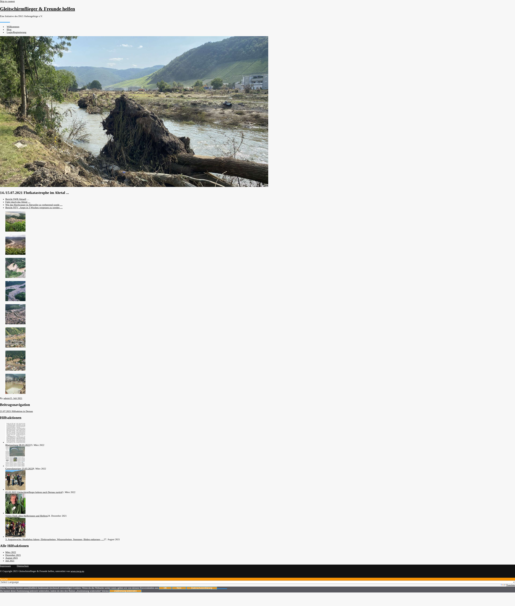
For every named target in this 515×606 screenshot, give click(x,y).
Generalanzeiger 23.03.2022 (19, 468)
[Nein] (222, 588)
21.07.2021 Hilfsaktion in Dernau (16, 411)
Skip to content (7, 1)
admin (6, 398)
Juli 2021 (9, 560)
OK (165, 588)
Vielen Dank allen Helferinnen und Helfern (26, 515)
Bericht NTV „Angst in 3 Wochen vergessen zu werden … (34, 207)
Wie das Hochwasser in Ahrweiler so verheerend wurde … (33, 204)
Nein (179, 588)
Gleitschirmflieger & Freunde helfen (37, 9)
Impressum (5, 566)
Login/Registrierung (16, 32)
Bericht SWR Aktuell (15, 199)
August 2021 (11, 558)
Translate (510, 585)
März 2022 (10, 552)
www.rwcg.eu (77, 571)
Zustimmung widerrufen (125, 591)
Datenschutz (23, 566)
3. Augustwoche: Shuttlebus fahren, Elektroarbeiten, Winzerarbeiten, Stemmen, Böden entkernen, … (54, 539)
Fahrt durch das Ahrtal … (17, 202)
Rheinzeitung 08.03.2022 (17, 445)
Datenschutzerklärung (201, 588)
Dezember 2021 (13, 555)
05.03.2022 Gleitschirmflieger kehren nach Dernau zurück (33, 492)
